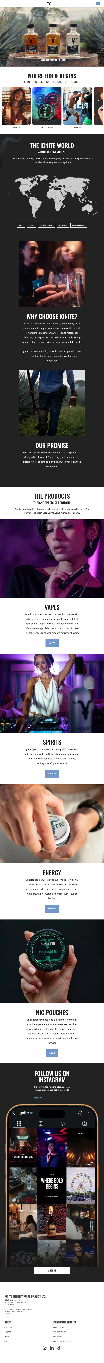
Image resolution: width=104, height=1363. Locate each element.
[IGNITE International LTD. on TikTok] (59, 1348)
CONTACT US (57, 1336)
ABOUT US (8, 1327)
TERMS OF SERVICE (59, 1332)
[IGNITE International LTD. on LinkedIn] (52, 1348)
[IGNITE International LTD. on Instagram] (44, 1348)
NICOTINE (7, 1332)
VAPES (21, 225)
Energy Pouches (78, 225)
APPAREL (7, 1341)
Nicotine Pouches (46, 225)
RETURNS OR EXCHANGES (62, 1341)
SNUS (52, 1053)
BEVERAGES (63, 225)
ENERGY (52, 908)
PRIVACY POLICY (58, 1327)
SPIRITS (31, 225)
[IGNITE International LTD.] (49, 4)
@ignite (52, 1270)
